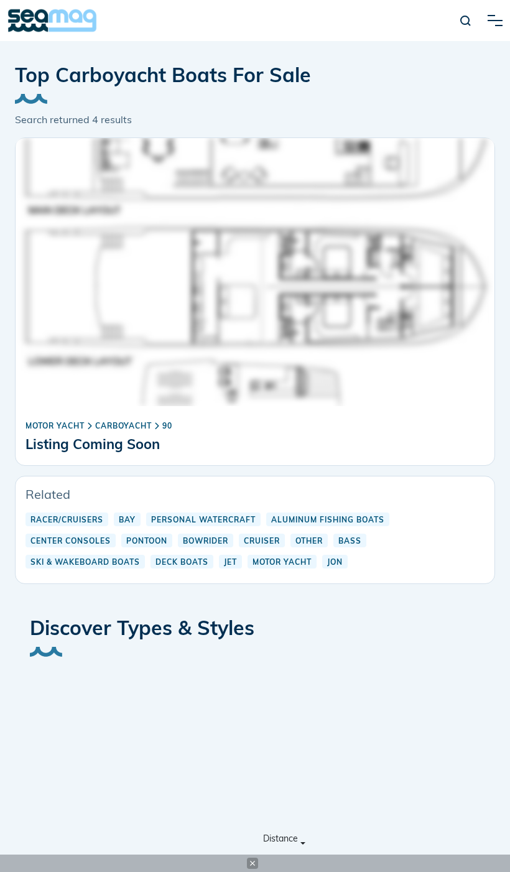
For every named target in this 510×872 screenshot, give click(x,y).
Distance (280, 839)
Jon (335, 563)
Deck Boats (181, 563)
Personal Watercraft (203, 520)
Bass (349, 541)
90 (167, 426)
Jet (230, 563)
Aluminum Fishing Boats (327, 520)
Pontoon (146, 541)
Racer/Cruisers (66, 520)
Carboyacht (123, 426)
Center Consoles (70, 541)
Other (309, 541)
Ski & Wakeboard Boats (85, 563)
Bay (127, 520)
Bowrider (205, 541)
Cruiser (262, 541)
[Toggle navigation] (495, 20)
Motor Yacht (55, 426)
